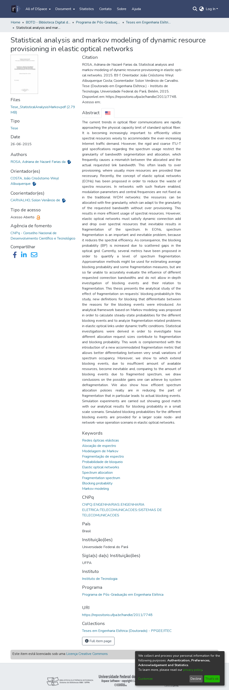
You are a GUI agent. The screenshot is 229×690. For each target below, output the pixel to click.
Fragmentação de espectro (103, 456)
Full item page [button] (100, 641)
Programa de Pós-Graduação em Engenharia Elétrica (122, 594)
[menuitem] (38, 9)
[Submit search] (195, 9)
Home (15, 22)
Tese (14, 128)
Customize (145, 679)
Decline (196, 679)
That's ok (211, 679)
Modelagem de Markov (100, 451)
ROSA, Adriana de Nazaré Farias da (38, 161)
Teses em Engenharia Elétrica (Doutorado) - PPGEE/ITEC (148, 22)
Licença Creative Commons (87, 653)
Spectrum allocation (97, 472)
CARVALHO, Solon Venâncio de (36, 200)
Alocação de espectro (99, 445)
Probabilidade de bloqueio (102, 461)
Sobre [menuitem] (121, 8)
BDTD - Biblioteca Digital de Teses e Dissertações (48, 22)
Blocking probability (97, 483)
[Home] (16, 8)
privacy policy (192, 670)
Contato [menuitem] (105, 8)
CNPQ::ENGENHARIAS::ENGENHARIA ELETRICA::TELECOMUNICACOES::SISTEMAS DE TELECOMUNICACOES (122, 510)
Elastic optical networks (100, 467)
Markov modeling (95, 488)
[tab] (107, 113)
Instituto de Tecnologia (99, 578)
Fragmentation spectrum (101, 477)
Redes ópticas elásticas (100, 440)
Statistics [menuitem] (86, 8)
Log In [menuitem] (210, 8)
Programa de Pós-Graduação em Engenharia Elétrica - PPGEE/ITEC (98, 22)
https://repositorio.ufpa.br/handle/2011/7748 (117, 614)
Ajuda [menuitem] (136, 8)
